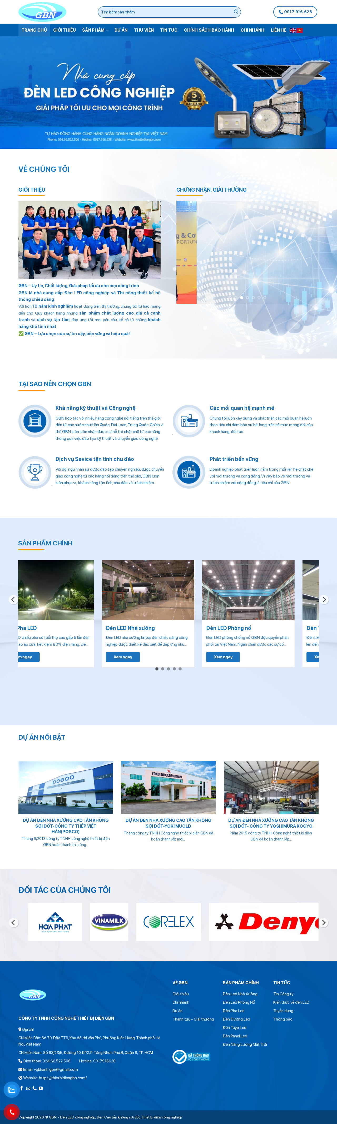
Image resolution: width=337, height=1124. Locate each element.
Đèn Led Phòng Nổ (239, 1002)
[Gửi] (236, 12)
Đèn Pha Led (234, 1010)
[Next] (309, 252)
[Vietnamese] (299, 30)
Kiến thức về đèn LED (291, 1002)
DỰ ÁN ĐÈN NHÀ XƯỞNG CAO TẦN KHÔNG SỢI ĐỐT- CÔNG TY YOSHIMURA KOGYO (271, 823)
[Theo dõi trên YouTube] (41, 1088)
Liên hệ (278, 30)
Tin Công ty (283, 994)
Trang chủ (34, 30)
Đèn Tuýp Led (234, 1027)
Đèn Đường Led (236, 1019)
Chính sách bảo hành (209, 30)
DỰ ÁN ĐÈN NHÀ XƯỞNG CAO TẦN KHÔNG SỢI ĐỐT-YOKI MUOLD (168, 823)
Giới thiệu (64, 30)
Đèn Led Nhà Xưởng (240, 994)
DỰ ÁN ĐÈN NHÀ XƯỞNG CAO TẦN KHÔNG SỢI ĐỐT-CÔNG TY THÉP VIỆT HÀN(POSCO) (66, 826)
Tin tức (168, 30)
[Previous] (186, 252)
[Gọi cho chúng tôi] (34, 1088)
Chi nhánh (253, 30)
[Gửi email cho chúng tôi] (28, 1088)
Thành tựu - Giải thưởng (193, 1019)
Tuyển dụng (283, 1010)
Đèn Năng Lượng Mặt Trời (245, 1044)
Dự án (121, 30)
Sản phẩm (93, 30)
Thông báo (283, 1019)
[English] (293, 30)
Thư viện (144, 30)
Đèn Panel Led (235, 1036)
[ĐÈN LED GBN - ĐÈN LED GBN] (53, 12)
